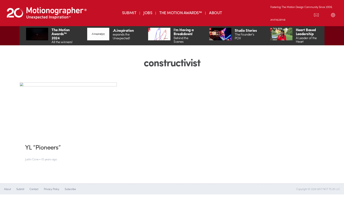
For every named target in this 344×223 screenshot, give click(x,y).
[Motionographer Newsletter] (316, 14)
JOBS (147, 12)
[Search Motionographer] (324, 14)
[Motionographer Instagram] (274, 14)
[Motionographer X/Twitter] (308, 14)
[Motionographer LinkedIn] (282, 14)
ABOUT (215, 12)
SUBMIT (129, 12)
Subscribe (70, 189)
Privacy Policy (51, 189)
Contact (33, 189)
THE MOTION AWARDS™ (180, 12)
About (7, 189)
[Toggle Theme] (333, 14)
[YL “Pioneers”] (68, 109)
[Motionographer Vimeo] (291, 14)
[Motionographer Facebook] (299, 14)
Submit (20, 189)
